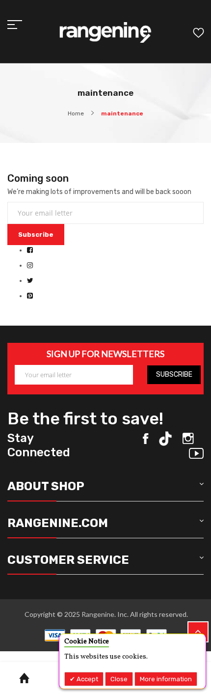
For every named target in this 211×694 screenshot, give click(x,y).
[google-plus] (196, 453)
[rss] (188, 438)
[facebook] (145, 438)
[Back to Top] (198, 631)
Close (119, 679)
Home (76, 113)
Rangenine (97, 614)
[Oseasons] (105, 32)
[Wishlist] (198, 34)
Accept (86, 679)
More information (166, 679)
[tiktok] (165, 438)
